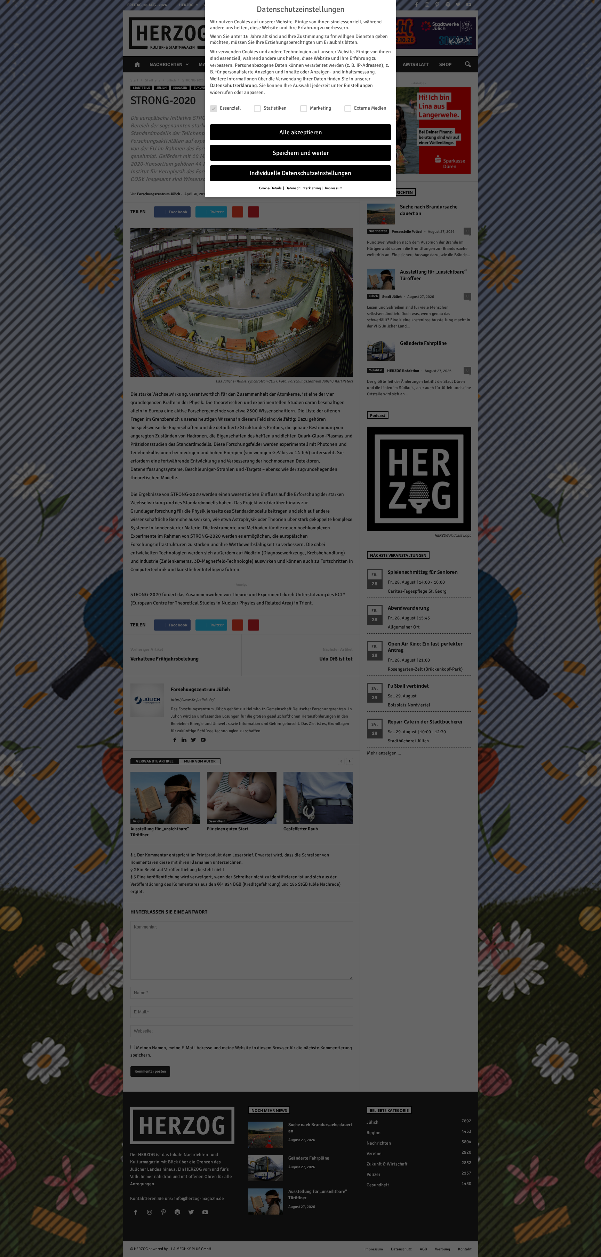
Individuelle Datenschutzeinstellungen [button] (300, 173)
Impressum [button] (333, 188)
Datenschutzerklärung (233, 85)
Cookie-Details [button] (270, 188)
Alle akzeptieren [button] (300, 132)
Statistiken (275, 108)
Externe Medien (370, 108)
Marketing (320, 108)
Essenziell (230, 108)
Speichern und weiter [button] (301, 153)
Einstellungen (358, 85)
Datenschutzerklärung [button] (304, 188)
